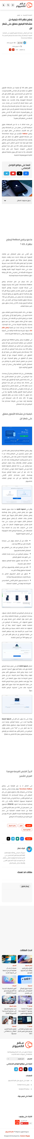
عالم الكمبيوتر (9, 1131)
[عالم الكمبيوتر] (24, 5)
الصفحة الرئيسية (27, 15)
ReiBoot (24, 133)
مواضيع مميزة (27, 829)
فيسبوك (30, 986)
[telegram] (6, 173)
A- (10, 49)
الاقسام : (29, 1058)
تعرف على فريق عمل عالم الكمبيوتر (18, 1080)
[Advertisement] (17, 71)
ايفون (18, 15)
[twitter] (19, 173)
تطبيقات (14, 986)
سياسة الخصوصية (24, 1088)
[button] (22, 839)
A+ (13, 49)
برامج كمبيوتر (12, 825)
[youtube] (13, 173)
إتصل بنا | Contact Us (23, 1084)
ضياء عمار (20, 43)
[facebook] (26, 173)
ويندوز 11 (29, 1006)
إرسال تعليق (25, 886)
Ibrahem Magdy (25, 1135)
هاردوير (14, 965)
